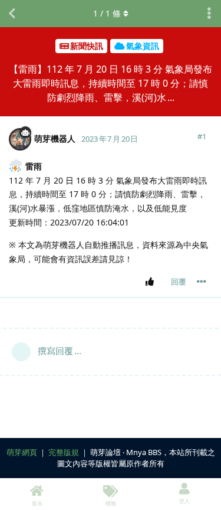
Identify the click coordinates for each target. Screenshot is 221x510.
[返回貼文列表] (12, 13)
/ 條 (107, 13)
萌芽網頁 (21, 452)
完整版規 (63, 452)
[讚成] (152, 282)
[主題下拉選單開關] (209, 13)
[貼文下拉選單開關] (201, 281)
